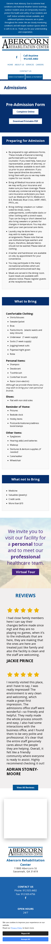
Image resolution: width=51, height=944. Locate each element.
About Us (19, 64)
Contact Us (25, 71)
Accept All (25, 939)
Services (30, 64)
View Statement (16, 77)
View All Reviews (25, 787)
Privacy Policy (16, 928)
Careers (40, 64)
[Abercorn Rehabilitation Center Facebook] (17, 57)
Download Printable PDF (25, 121)
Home (10, 64)
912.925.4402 (31, 58)
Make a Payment (34, 77)
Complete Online (26, 111)
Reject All (25, 933)
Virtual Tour (25, 572)
